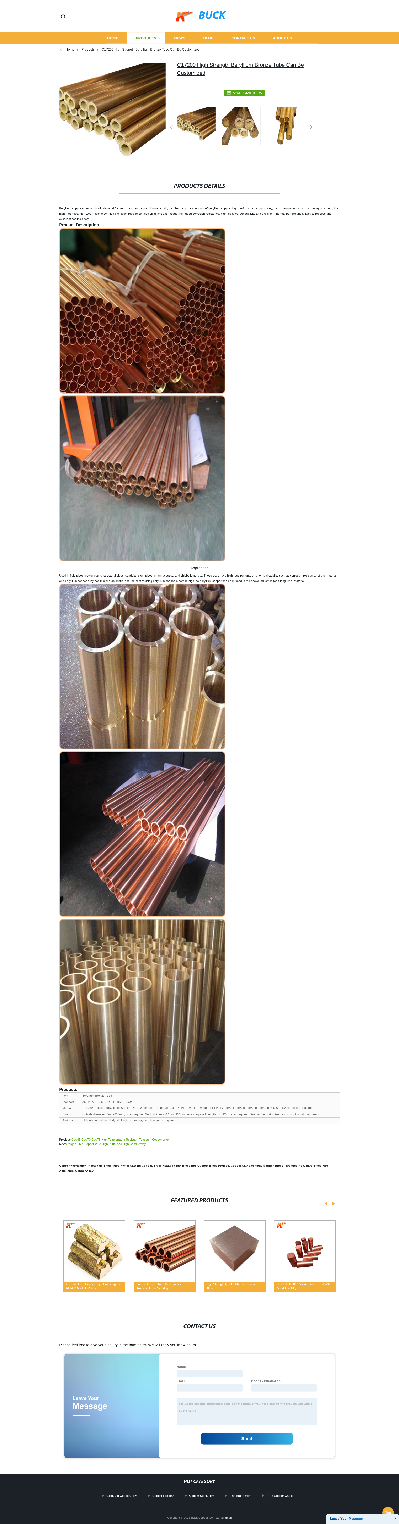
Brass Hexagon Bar (167, 1165)
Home (112, 38)
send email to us (247, 93)
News (179, 38)
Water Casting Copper (136, 1165)
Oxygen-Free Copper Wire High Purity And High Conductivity (106, 1144)
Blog (208, 38)
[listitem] (199, 125)
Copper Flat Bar (163, 1495)
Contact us (243, 38)
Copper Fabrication (73, 1165)
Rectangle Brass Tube (103, 1165)
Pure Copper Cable (280, 1495)
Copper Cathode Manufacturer (252, 1165)
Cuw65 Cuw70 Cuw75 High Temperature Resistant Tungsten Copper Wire (120, 1139)
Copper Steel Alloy (201, 1495)
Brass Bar (189, 1165)
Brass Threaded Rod (289, 1165)
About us (282, 38)
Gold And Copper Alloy (121, 1495)
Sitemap (226, 1517)
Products (146, 38)
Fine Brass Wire (240, 1495)
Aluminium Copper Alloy (76, 1170)
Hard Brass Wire (317, 1165)
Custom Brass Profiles (213, 1165)
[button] (63, 17)
